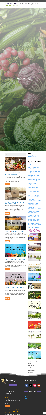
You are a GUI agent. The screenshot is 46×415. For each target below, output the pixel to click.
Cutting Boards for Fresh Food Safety (13, 396)
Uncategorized (30, 372)
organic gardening (31, 208)
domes (39, 171)
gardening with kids (31, 188)
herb (35, 195)
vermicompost (37, 223)
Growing (38, 191)
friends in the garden (31, 179)
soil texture (37, 215)
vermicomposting (31, 224)
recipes (35, 212)
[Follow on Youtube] (38, 385)
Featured (29, 363)
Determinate (35, 171)
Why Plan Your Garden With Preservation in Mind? (12, 173)
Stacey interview (36, 216)
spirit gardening (30, 216)
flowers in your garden (34, 176)
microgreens (37, 204)
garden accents (30, 180)
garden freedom (36, 180)
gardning (36, 188)
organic (34, 207)
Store (29, 3)
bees (33, 164)
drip (28, 172)
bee (31, 164)
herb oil (29, 196)
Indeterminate (34, 199)
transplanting (38, 219)
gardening (29, 187)
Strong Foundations (31, 159)
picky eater (39, 208)
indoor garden (30, 200)
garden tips (30, 184)
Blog (22, 3)
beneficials (37, 164)
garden (39, 179)
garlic (40, 188)
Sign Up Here (13, 384)
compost (29, 168)
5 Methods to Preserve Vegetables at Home (14, 288)
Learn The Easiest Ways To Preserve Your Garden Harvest (14, 202)
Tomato (34, 219)
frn (36, 179)
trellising (34, 220)
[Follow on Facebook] (26, 385)
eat (36, 172)
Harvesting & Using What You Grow (34, 368)
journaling (39, 200)
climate (34, 167)
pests (36, 208)
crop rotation (30, 171)
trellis (31, 220)
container (33, 168)
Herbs (32, 196)
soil (33, 215)
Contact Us (16, 6)
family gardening (30, 175)
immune (29, 199)
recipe (32, 212)
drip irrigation (32, 172)
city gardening (30, 167)
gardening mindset (35, 187)
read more (7, 213)
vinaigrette (39, 224)
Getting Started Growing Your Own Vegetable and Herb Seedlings (13, 411)
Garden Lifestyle (30, 155)
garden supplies (35, 183)
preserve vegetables (31, 211)
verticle (35, 224)
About (20, 3)
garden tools (35, 184)
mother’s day (30, 207)
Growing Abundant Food (32, 156)
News (26, 3)
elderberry (39, 172)
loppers (33, 204)
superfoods (30, 219)
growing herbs (35, 192)
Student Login (35, 3)
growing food (30, 192)
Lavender (36, 203)
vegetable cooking (31, 223)
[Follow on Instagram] (34, 385)
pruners (29, 212)
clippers (38, 167)
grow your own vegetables (32, 191)
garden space (30, 183)
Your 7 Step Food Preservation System (15, 259)
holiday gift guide (37, 196)
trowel (38, 220)
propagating (37, 211)
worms (32, 227)
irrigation (34, 200)
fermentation (36, 175)
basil (28, 164)
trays (29, 220)
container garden (38, 168)
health (32, 195)
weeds (29, 227)
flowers (29, 176)
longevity (29, 204)
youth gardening (36, 227)
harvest (29, 195)
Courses (15, 3)
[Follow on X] (30, 385)
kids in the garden (31, 203)
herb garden (39, 195)
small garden (30, 215)
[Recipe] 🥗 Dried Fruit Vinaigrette (14, 231)
